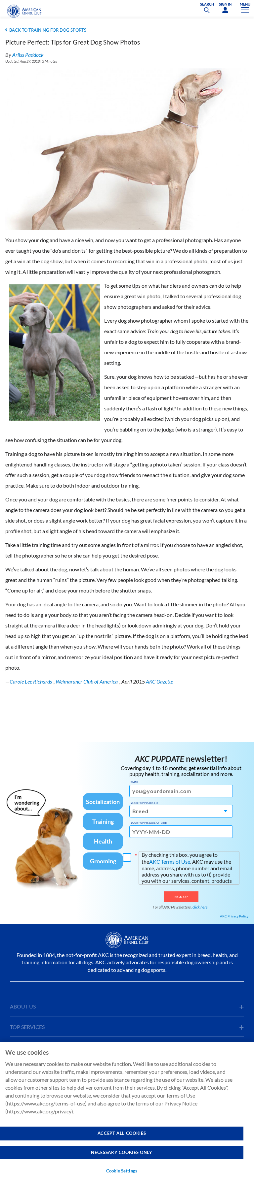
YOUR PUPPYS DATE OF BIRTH (149, 822)
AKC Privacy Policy (234, 916)
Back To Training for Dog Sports (47, 30)
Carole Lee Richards (31, 681)
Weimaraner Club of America (87, 681)
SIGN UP (181, 897)
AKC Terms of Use (169, 861)
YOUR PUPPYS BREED (144, 803)
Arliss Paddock (28, 54)
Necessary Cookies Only (121, 1152)
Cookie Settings (121, 1170)
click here (200, 907)
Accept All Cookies (122, 1133)
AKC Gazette (159, 681)
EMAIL (134, 782)
